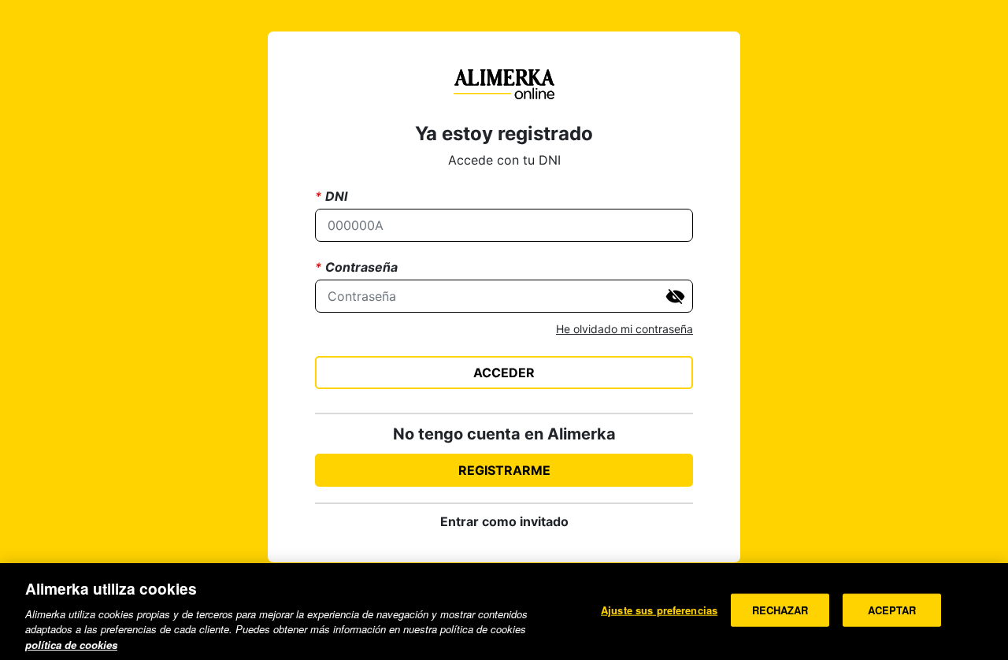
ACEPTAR (892, 610)
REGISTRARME (504, 470)
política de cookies (71, 643)
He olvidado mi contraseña (624, 329)
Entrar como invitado (504, 521)
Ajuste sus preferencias (659, 610)
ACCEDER (504, 372)
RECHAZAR (780, 610)
